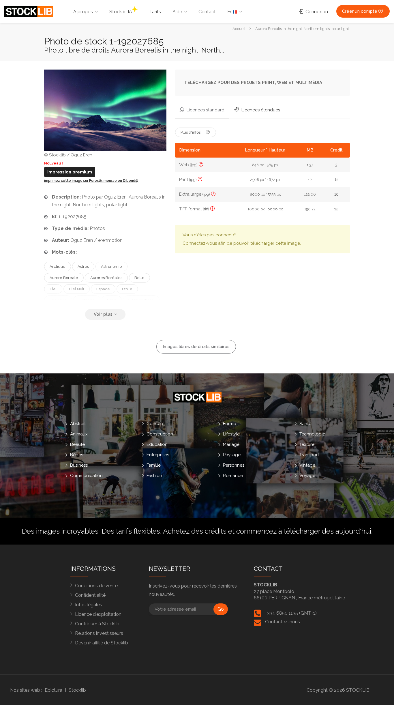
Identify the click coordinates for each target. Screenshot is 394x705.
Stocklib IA (120, 11)
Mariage (231, 444)
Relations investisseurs (99, 633)
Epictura (53, 690)
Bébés (76, 454)
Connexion (316, 11)
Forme (229, 423)
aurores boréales (106, 278)
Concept (156, 423)
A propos (83, 11)
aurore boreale (64, 278)
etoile (127, 289)
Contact (207, 11)
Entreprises (158, 454)
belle (139, 278)
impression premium (69, 172)
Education (157, 444)
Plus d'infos (191, 132)
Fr (229, 11)
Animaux (79, 433)
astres (83, 266)
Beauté (77, 444)
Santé (305, 423)
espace (103, 289)
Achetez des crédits (194, 531)
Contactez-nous (282, 621)
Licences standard (204, 110)
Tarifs (155, 11)
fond (111, 300)
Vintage (307, 464)
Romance (233, 475)
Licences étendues (260, 110)
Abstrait (78, 423)
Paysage (232, 454)
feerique (58, 300)
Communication (86, 475)
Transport (309, 454)
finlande (87, 300)
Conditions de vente (96, 585)
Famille (154, 464)
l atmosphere (141, 300)
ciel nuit (76, 289)
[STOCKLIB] (28, 11)
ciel (53, 289)
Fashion (154, 475)
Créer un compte (360, 11)
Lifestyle (231, 433)
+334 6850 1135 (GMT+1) (291, 613)
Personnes (233, 464)
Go (220, 609)
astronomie (111, 266)
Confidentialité (90, 595)
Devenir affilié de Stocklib (101, 643)
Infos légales (88, 604)
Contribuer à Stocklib (97, 624)
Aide (177, 11)
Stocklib (77, 690)
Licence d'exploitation (98, 614)
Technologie (312, 433)
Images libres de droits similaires (196, 346)
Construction (160, 433)
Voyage (307, 475)
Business (79, 464)
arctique (57, 266)
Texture (306, 444)
